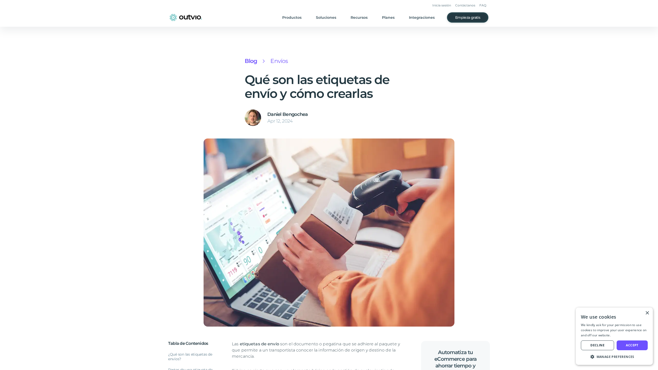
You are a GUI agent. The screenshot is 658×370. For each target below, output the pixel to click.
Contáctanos (465, 5)
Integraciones (422, 17)
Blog (251, 61)
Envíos (279, 61)
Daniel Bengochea (287, 114)
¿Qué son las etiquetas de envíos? (190, 356)
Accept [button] (632, 345)
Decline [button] (597, 345)
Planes (388, 17)
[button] (614, 357)
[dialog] (614, 336)
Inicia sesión (441, 5)
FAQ (482, 5)
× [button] (647, 313)
